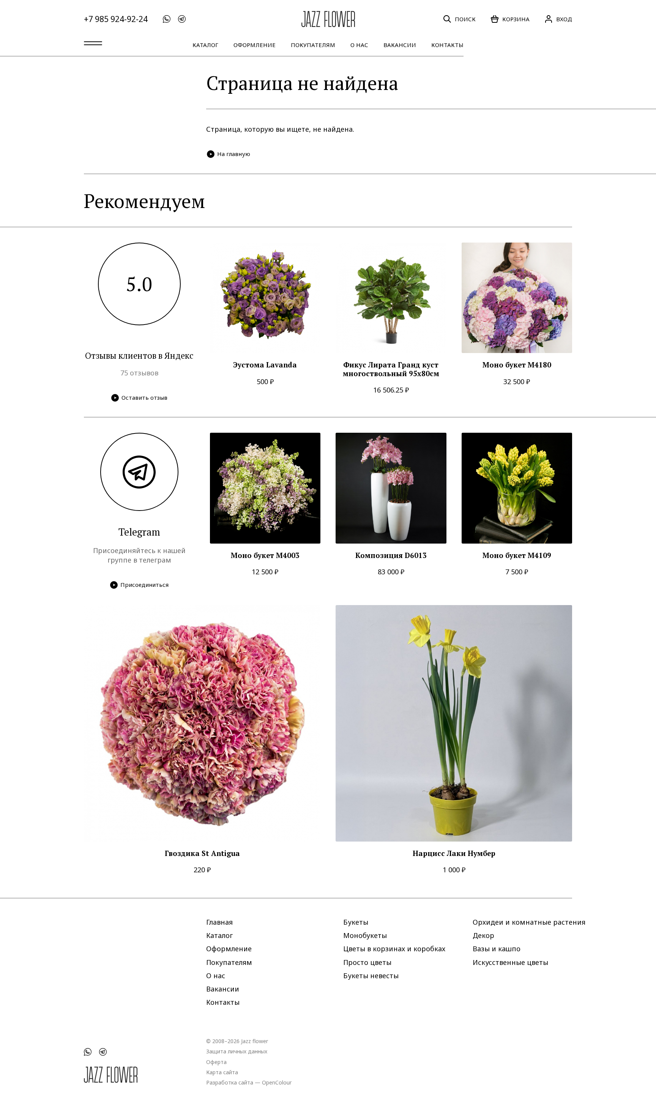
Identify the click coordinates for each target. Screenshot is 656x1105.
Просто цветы (367, 961)
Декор (483, 935)
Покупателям (313, 45)
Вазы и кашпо (496, 948)
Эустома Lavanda (265, 365)
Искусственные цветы (510, 961)
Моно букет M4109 (517, 555)
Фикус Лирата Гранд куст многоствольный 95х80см (391, 369)
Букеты (355, 922)
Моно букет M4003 (265, 555)
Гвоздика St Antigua (202, 853)
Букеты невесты (371, 975)
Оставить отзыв (144, 397)
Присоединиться (144, 584)
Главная (219, 922)
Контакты (447, 45)
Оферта (216, 1061)
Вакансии (399, 45)
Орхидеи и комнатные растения (529, 922)
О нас (359, 45)
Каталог (205, 45)
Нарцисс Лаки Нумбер (454, 853)
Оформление (254, 45)
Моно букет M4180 (517, 365)
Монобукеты (365, 935)
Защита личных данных (236, 1051)
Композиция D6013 (391, 555)
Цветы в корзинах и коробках (394, 948)
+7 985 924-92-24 (116, 19)
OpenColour (277, 1082)
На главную (233, 154)
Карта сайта (222, 1071)
